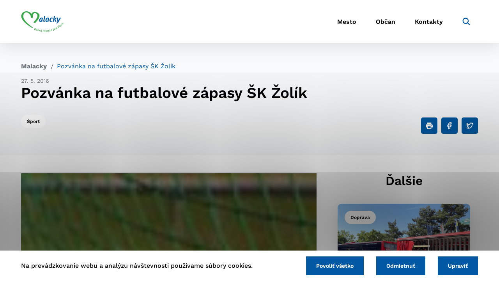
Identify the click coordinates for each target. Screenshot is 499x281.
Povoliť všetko (335, 266)
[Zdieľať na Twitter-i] (470, 125)
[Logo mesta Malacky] (42, 21)
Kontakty (429, 21)
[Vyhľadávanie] (466, 21)
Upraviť (458, 266)
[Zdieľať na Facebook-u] (449, 125)
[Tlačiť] (429, 125)
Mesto (346, 21)
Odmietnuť (400, 266)
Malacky (34, 66)
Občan (385, 21)
